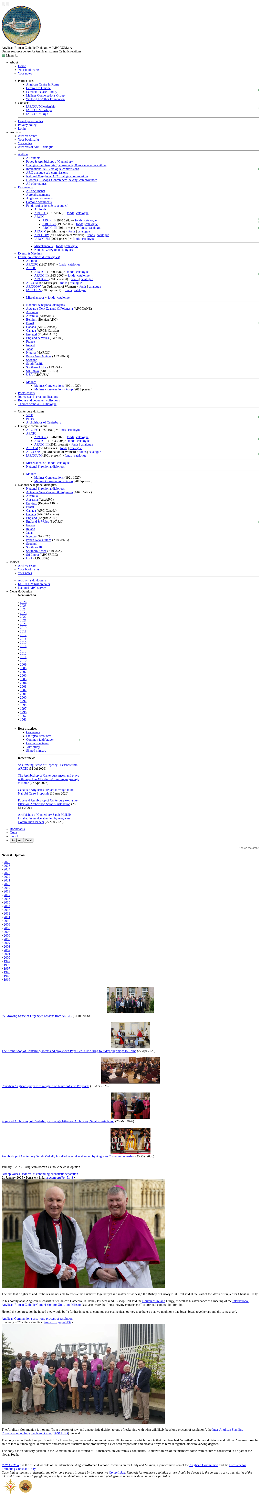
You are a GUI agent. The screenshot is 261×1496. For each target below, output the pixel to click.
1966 (23, 719)
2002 (23, 690)
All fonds (40, 209)
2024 (23, 609)
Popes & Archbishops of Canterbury (49, 161)
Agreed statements (38, 194)
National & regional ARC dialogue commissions (57, 176)
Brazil (30, 323)
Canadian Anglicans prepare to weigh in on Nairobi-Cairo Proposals (46, 791)
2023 (23, 613)
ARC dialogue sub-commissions (47, 172)
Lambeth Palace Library (41, 91)
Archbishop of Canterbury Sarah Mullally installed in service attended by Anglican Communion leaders (45, 818)
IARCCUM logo (37, 114)
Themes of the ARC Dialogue (37, 404)
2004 (23, 683)
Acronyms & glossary (32, 580)
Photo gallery (26, 393)
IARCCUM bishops (39, 110)
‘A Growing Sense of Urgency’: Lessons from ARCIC (37, 1016)
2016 (23, 638)
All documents (35, 191)
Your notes (25, 73)
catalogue (82, 213)
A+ (20, 840)
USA (29, 374)
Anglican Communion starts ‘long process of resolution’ (38, 1318)
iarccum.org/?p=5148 (59, 1177)
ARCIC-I (48, 220)
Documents (25, 187)
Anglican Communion (203, 1465)
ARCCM (40, 231)
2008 (23, 668)
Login (22, 128)
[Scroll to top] (3, 4)
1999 (23, 701)
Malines (31, 382)
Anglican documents (39, 198)
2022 (23, 616)
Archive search (27, 136)
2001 (23, 694)
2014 (23, 646)
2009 (23, 664)
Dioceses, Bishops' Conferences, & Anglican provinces (61, 180)
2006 (23, 675)
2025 (23, 605)
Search (14, 836)
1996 (23, 712)
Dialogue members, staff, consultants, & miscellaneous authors (66, 165)
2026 (23, 602)
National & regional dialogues (53, 249)
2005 (23, 679)
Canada (31, 327)
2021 (23, 620)
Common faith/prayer (40, 739)
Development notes (30, 121)
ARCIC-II (49, 224)
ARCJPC (40, 213)
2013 (23, 649)
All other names (36, 183)
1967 (23, 716)
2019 (23, 627)
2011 (23, 657)
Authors (23, 154)
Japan (29, 349)
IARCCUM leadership (40, 106)
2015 (23, 642)
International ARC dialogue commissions (52, 169)
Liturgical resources (38, 736)
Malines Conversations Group (45, 95)
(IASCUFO (60, 1433)
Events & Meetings (30, 253)
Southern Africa (36, 367)
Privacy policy (27, 125)
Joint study (33, 747)
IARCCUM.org (11, 1465)
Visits (29, 415)
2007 (23, 672)
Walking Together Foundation (45, 99)
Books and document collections (39, 400)
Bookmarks (17, 829)
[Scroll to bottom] (7, 4)
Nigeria (31, 352)
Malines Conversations (49, 385)
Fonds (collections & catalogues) (47, 205)
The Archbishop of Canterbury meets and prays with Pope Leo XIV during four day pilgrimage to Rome (48, 779)
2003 (23, 686)
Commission (117, 1472)
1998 (23, 705)
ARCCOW (41, 235)
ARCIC (39, 216)
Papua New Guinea (38, 356)
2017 (23, 635)
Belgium (31, 319)
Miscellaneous (43, 246)
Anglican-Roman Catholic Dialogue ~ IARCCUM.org (37, 47)
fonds (70, 213)
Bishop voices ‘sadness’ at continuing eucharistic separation (40, 1174)
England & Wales (37, 338)
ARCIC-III (49, 227)
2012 (23, 653)
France (30, 341)
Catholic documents (39, 202)
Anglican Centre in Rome (42, 84)
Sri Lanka (32, 371)
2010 (23, 660)
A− (13, 840)
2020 (23, 624)
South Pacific (34, 363)
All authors (33, 158)
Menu (9, 55)
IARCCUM (42, 238)
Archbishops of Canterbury (43, 422)
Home (22, 66)
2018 (23, 631)
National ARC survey (32, 587)
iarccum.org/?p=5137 (57, 1322)
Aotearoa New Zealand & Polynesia (49, 308)
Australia (32, 312)
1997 (23, 708)
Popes (30, 418)
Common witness (37, 743)
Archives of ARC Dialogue (35, 147)
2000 (23, 697)
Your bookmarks (28, 69)
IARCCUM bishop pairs (34, 584)
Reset (28, 840)
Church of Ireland (153, 1301)
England (31, 334)
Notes (13, 832)
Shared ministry (36, 750)
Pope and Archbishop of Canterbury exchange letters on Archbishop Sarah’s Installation (47, 802)
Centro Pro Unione (38, 88)
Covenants (33, 732)
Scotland (31, 360)
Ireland (30, 345)
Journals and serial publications (38, 396)
